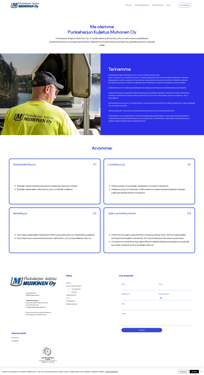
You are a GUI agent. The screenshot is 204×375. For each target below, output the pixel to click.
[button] (142, 5)
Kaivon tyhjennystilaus (73, 286)
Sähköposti (126, 294)
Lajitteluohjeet (71, 295)
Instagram (15, 341)
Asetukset (183, 372)
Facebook (15, 338)
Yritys (68, 298)
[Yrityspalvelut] (69, 289)
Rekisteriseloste (71, 304)
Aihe (123, 304)
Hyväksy (194, 372)
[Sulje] (201, 371)
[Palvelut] (69, 291)
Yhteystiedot (70, 301)
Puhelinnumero (163, 294)
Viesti (123, 314)
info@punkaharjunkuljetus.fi (35, 307)
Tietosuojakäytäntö (111, 372)
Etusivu (68, 283)
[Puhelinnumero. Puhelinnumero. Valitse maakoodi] (162, 298)
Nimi (123, 284)
